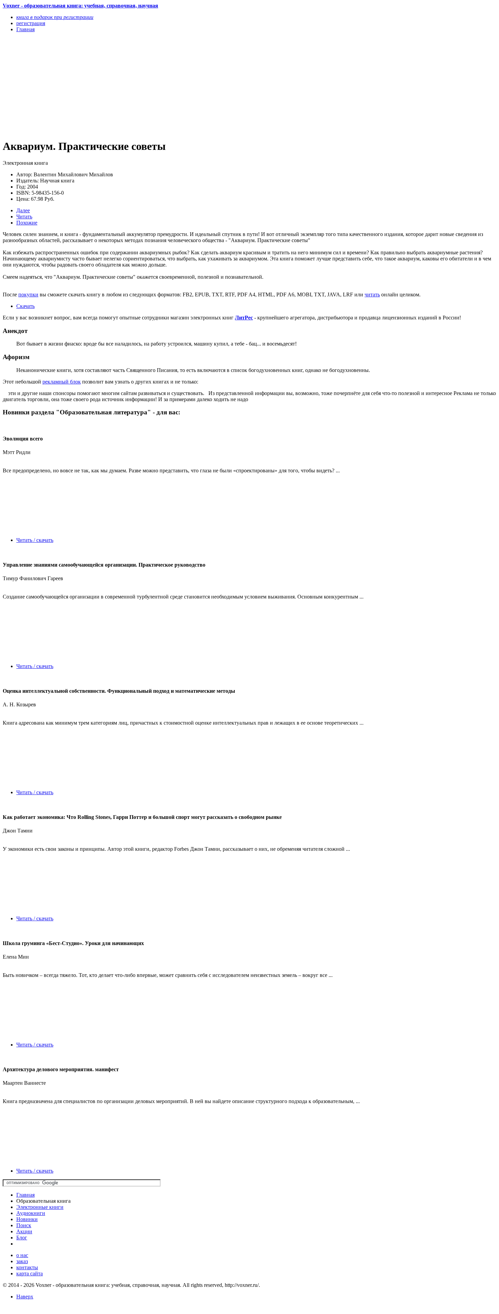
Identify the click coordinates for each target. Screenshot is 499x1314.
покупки (28, 294)
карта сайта (29, 1273)
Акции (24, 1231)
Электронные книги (39, 1207)
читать (372, 294)
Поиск (23, 1225)
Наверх (24, 1296)
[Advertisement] (175, 85)
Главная (25, 1195)
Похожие (26, 222)
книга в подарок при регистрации (54, 17)
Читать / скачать (34, 540)
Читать (24, 216)
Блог (21, 1237)
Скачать (25, 306)
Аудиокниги (30, 1213)
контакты (27, 1267)
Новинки (27, 1219)
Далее (23, 210)
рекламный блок (61, 382)
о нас (22, 1255)
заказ (22, 1261)
